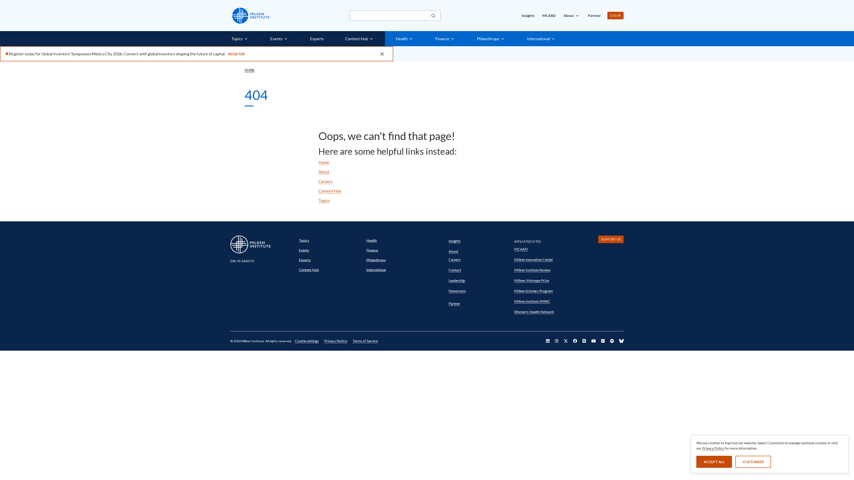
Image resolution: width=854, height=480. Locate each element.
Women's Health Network (534, 312)
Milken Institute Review (532, 270)
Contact (455, 270)
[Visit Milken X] (566, 340)
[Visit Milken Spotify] (612, 340)
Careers (325, 181)
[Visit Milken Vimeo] (584, 340)
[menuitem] (528, 15)
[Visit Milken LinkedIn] (548, 340)
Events (304, 250)
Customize (753, 462)
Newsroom (457, 291)
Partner (594, 15)
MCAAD (549, 15)
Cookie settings (307, 341)
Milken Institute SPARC (532, 301)
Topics (324, 200)
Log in (615, 15)
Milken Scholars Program (533, 291)
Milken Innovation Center (533, 259)
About (323, 171)
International (376, 270)
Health (371, 240)
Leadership (457, 280)
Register (236, 54)
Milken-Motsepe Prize (531, 280)
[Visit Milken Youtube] (593, 340)
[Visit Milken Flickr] (603, 340)
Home (249, 70)
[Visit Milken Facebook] (575, 340)
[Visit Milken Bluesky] (621, 340)
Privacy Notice (335, 341)
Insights (528, 15)
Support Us (611, 239)
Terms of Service (365, 341)
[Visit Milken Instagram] (556, 340)
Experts (317, 38)
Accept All (714, 462)
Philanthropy (376, 260)
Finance (372, 250)
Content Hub (329, 190)
